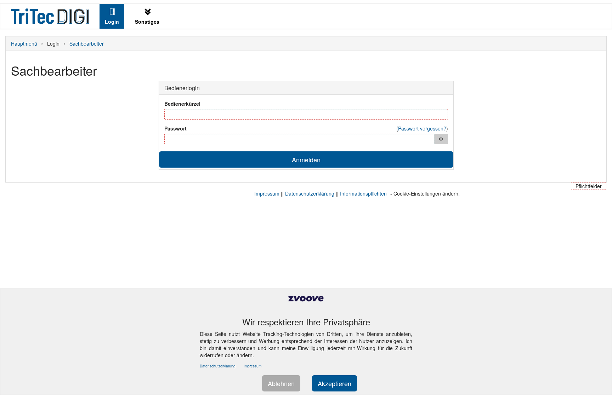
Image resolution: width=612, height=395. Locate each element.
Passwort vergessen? (422, 128)
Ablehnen (281, 383)
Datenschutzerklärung (309, 193)
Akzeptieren (334, 383)
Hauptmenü (24, 43)
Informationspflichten (363, 193)
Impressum (266, 193)
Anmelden (306, 159)
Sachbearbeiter (86, 43)
